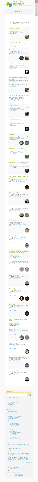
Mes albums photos (12, 418)
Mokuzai (28, 458)
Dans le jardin (17, 108)
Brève (15, 100)
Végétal (21, 32)
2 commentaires (12, 102)
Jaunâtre (11, 207)
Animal (15, 53)
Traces (25, 152)
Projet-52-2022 (12, 85)
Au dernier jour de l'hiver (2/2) (18, 148)
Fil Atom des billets (14, 467)
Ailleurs (16, 83)
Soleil (25, 196)
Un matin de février (15, 371)
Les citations (13, 422)
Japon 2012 (27, 447)
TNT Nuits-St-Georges (13, 417)
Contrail (18, 374)
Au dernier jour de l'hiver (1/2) (18, 162)
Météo (19, 210)
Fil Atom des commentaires (16, 468)
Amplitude (12, 329)
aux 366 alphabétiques (15, 436)
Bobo (15, 123)
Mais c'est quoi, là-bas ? (16, 64)
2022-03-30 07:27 (14, 42)
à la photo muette (14, 433)
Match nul (12, 134)
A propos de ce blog (13, 402)
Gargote (16, 152)
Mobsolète (20, 457)
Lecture (23, 292)
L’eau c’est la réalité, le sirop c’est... (18, 320)
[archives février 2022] (36, 13)
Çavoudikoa (15, 458)
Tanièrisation (13, 289)
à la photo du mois (14, 434)
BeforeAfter (17, 265)
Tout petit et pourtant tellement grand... (19, 177)
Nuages (22, 196)
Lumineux (12, 304)
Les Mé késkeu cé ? (14, 423)
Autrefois (10, 448)
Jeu (21, 84)
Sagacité (16, 31)
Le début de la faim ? (15, 221)
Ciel (19, 196)
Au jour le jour (17, 52)
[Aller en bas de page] (36, 11)
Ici (18, 32)
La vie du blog (16, 448)
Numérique (21, 447)
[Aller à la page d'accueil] (36, 1)
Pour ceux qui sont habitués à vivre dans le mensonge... (18, 251)
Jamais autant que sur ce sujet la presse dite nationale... (18, 96)
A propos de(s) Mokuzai (13, 414)
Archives (15, 397)
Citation (19, 100)
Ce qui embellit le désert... (17, 236)
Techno (9, 460)
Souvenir (19, 459)
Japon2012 (24, 83)
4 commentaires (12, 55)
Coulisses (19, 123)
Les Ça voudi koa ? (14, 424)
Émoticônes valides (12, 411)
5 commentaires (12, 110)
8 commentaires (12, 242)
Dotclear (21, 445)
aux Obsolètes (13, 437)
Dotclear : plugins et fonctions (15, 416)
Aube (11, 425)
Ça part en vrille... (14, 119)
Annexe (19, 224)
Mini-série (23, 454)
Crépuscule (16, 425)
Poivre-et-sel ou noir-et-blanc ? (19, 261)
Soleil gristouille (14, 193)
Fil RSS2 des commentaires (16, 472)
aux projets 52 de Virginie (16, 432)
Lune (19, 307)
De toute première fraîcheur (18, 357)
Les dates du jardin (12, 412)
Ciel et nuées (17, 195)
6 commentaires (12, 33)
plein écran (19, 429)
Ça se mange (22, 444)
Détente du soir (14, 275)
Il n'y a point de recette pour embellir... (18, 78)
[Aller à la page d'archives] (36, 4)
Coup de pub (13, 343)
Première (18, 138)
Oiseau (21, 152)
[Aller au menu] (36, 8)
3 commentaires (12, 46)
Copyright (10, 403)
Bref (15, 45)
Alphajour (18, 456)
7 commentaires (12, 295)
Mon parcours (11, 404)
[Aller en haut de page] (36, 6)
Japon (19, 83)
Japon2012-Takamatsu (14, 84)
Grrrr (23, 123)
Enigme (16, 32)
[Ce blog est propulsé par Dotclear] (19, 475)
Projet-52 (24, 84)
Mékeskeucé (25, 459)
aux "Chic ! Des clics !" (15, 438)
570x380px (12, 429)
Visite (23, 109)
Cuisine (14, 459)
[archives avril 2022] (36, 15)
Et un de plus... (13, 106)
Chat (19, 109)
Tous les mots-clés (27, 462)
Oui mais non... (13, 50)
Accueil (9, 397)
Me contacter (11, 406)
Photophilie (26, 445)
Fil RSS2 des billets (14, 471)
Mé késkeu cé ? (14, 28)
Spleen (10, 124)
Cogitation (20, 53)
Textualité (16, 99)
